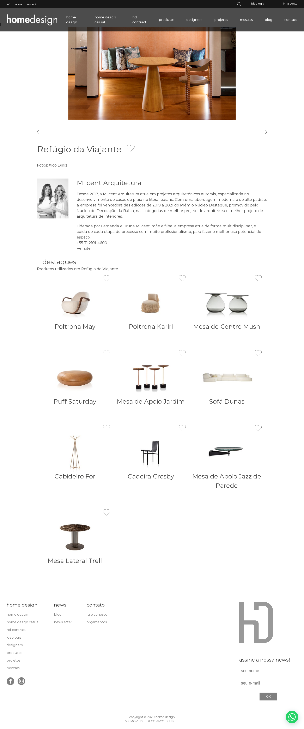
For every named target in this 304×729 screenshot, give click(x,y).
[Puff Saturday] (75, 377)
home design (71, 19)
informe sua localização (22, 4)
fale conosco (97, 614)
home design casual (105, 19)
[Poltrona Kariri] (151, 302)
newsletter (63, 622)
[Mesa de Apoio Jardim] (151, 377)
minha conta (289, 3)
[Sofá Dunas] (226, 377)
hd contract (139, 19)
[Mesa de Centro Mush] (226, 302)
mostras (246, 20)
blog (268, 20)
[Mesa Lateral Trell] (75, 536)
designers (194, 20)
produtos (166, 20)
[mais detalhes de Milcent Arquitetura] (52, 198)
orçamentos (97, 622)
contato (290, 20)
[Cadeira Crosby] (151, 452)
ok (268, 696)
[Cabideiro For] (75, 452)
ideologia (257, 3)
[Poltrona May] (75, 302)
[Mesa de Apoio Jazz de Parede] (226, 452)
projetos (221, 20)
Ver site (84, 248)
